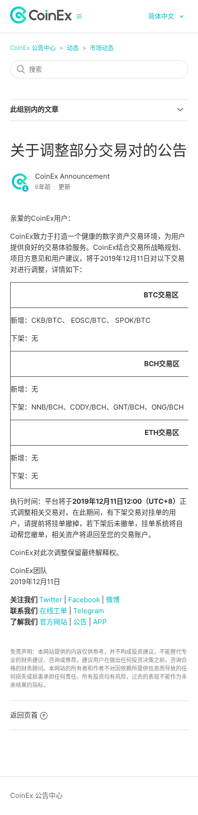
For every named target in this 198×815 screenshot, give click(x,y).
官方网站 (53, 621)
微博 (113, 599)
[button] (79, 16)
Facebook (84, 599)
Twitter (50, 599)
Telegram (88, 610)
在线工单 (53, 610)
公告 (80, 621)
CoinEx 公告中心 (33, 47)
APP (100, 621)
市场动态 (102, 47)
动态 (73, 47)
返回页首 (24, 715)
